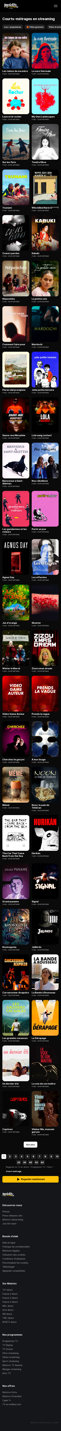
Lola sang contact (42, 435)
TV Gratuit (7, 1349)
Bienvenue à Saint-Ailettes (12, 482)
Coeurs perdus (10, 253)
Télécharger (8, 1266)
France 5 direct (10, 1301)
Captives (7, 1129)
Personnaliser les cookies (15, 1262)
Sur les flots (9, 162)
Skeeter (36, 623)
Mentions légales (11, 1250)
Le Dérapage (39, 1038)
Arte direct (7, 1310)
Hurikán (36, 853)
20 (18, 1162)
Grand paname (10, 901)
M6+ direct (7, 1305)
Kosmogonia (9, 947)
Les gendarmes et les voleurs (14, 530)
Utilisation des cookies (13, 1254)
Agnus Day (8, 577)
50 (36, 1162)
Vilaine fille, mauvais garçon (43, 1130)
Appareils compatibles (13, 1270)
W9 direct (7, 1314)
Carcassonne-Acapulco (15, 992)
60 (42, 1162)
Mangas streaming (11, 1369)
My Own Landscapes (43, 116)
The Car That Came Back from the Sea (13, 854)
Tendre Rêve (39, 162)
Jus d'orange (9, 623)
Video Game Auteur (13, 714)
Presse (6, 1211)
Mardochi (37, 344)
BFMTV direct (9, 1322)
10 (57, 1156)
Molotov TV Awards (12, 1365)
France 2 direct (10, 1293)
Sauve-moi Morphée (13, 435)
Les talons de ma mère (15, 71)
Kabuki (35, 253)
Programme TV (10, 1341)
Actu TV (6, 1373)
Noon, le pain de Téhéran (40, 806)
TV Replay (7, 1345)
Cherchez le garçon (13, 759)
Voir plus (30, 1144)
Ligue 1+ (6, 1400)
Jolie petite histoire (43, 390)
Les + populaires (12, 27)
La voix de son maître (44, 1083)
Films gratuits (35, 27)
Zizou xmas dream (42, 668)
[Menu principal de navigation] (55, 6)
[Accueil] (11, 6)
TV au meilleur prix (11, 1404)
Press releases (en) (12, 1215)
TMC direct (8, 1318)
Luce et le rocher (11, 116)
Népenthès (8, 299)
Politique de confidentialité (16, 1246)
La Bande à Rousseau (43, 992)
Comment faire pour (13, 344)
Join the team (9, 1223)
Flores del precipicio (13, 390)
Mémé (5, 805)
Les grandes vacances (15, 1038)
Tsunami (7, 207)
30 (24, 1162)
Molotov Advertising (12, 1219)
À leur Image (39, 759)
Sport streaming (10, 1361)
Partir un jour (39, 529)
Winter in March (11, 668)
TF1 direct (7, 1289)
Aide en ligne (8, 1242)
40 (30, 1162)
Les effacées (39, 577)
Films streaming (10, 1353)
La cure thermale (41, 71)
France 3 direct (10, 1297)
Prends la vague (41, 714)
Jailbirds (36, 947)
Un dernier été (10, 1083)
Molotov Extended (11, 1396)
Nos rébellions (40, 481)
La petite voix (39, 299)
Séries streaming (11, 1357)
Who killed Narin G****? (45, 207)
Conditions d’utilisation (13, 1258)
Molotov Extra (9, 1392)
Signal (35, 901)
